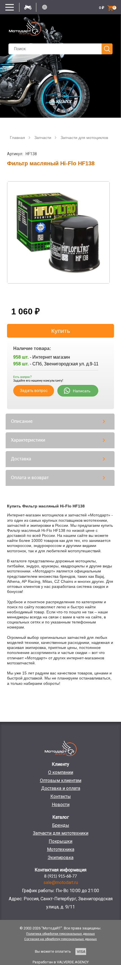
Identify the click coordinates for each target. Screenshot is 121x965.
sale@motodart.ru (60, 882)
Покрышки (60, 841)
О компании (60, 772)
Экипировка (60, 857)
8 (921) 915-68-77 (60, 876)
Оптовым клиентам (60, 780)
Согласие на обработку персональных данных (60, 939)
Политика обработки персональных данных (60, 934)
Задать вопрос (34, 390)
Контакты (60, 796)
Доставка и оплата (60, 788)
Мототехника (60, 849)
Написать (81, 391)
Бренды (60, 825)
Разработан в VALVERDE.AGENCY (61, 962)
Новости (61, 804)
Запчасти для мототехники (60, 833)
